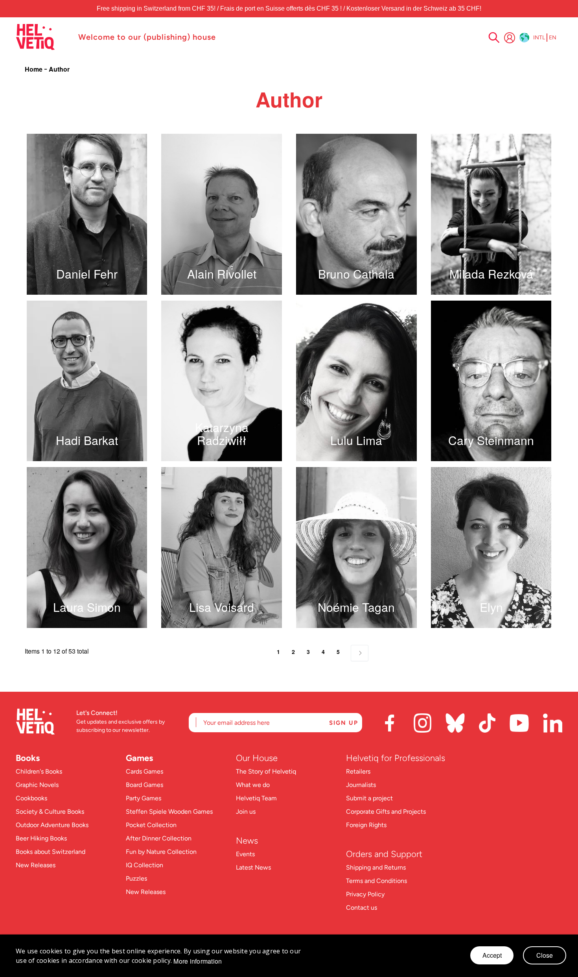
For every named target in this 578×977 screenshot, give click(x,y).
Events (245, 854)
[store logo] (43, 37)
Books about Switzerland (50, 851)
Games (139, 758)
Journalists (361, 785)
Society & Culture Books (50, 811)
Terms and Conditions (376, 881)
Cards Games (144, 771)
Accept (492, 955)
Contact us (361, 907)
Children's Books (39, 771)
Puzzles (136, 878)
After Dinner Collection (158, 838)
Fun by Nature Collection (161, 851)
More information (197, 961)
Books (28, 758)
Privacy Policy (365, 894)
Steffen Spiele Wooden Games (169, 811)
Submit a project (369, 798)
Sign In (509, 37)
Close (544, 955)
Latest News (253, 867)
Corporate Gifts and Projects (386, 811)
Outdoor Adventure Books (52, 825)
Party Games (143, 798)
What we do (253, 785)
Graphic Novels (37, 785)
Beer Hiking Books (41, 838)
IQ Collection (144, 865)
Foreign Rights (366, 825)
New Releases (35, 865)
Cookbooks (31, 798)
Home (34, 69)
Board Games (144, 785)
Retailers (358, 771)
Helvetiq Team (256, 798)
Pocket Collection (151, 825)
